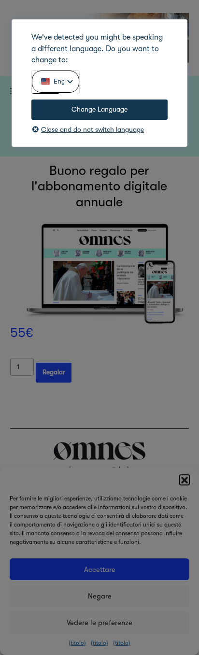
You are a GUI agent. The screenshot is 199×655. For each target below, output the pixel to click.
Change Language (99, 109)
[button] (184, 479)
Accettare (99, 569)
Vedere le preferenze (99, 622)
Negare (100, 596)
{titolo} (77, 643)
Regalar (54, 372)
